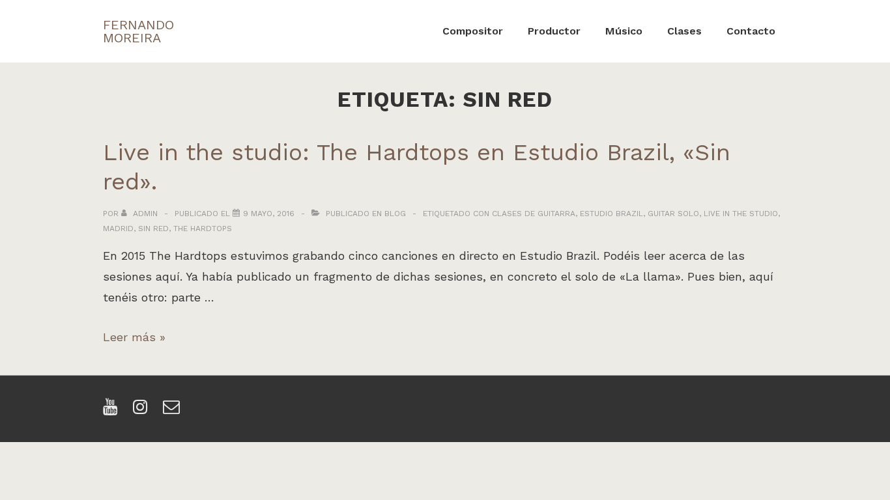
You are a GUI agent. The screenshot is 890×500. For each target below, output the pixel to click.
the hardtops (202, 228)
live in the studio (741, 213)
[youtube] (113, 411)
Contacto (750, 31)
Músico (623, 31)
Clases (684, 31)
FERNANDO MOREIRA (138, 31)
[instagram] (143, 411)
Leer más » (134, 337)
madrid (118, 228)
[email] (173, 411)
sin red (153, 228)
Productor (554, 31)
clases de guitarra (533, 213)
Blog (395, 213)
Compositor (472, 31)
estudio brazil (611, 213)
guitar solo (673, 213)
